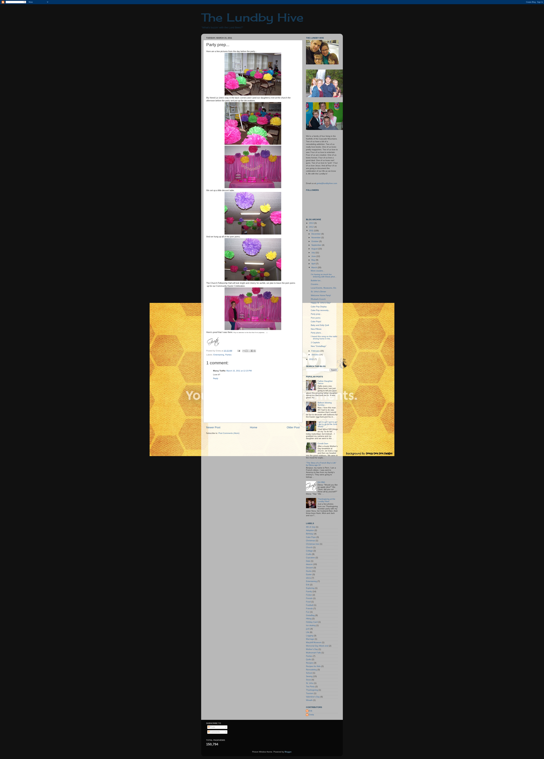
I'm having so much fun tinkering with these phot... (323, 275)
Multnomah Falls (313, 653)
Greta (311, 715)
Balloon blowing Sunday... (325, 404)
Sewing (309, 676)
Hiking (309, 619)
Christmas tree (312, 544)
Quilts (308, 659)
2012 (311, 227)
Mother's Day (312, 649)
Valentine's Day (313, 697)
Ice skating (311, 625)
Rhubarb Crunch (318, 299)
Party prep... (316, 314)
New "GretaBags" (318, 346)
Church (309, 547)
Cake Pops (311, 537)
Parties (228, 355)
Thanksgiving (312, 690)
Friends (309, 608)
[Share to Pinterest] (254, 350)
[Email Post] (239, 351)
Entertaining (218, 355)
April (313, 264)
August (314, 249)
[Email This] (243, 350)
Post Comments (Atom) (228, 433)
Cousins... (315, 284)
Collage (309, 551)
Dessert (309, 568)
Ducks (309, 571)
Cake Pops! (316, 321)
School (309, 673)
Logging (309, 636)
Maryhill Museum (313, 642)
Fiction (309, 595)
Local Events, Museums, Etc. (324, 288)
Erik (307, 585)
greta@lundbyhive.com (326, 183)
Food (308, 602)
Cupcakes (310, 558)
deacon (309, 564)
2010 (311, 359)
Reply (215, 378)
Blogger (288, 752)
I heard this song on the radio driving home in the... (324, 337)
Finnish (309, 598)
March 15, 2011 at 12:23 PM (239, 371)
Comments (215, 732)
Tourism (309, 693)
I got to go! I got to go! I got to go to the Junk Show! (327, 424)
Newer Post (213, 427)
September (316, 245)
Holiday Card (312, 622)
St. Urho (309, 683)
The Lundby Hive (252, 17)
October (315, 241)
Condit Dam (323, 443)
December (316, 234)
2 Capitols (315, 342)
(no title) (321, 482)
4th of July (310, 527)
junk (308, 629)
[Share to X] (249, 350)
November (316, 237)
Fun (308, 612)
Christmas (310, 541)
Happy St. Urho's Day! (321, 303)
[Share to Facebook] (251, 350)
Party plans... (317, 333)
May (313, 260)
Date (308, 561)
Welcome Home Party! (321, 295)
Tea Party (310, 687)
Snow (308, 680)
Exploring (310, 588)
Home (253, 427)
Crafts (308, 554)
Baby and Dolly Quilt (320, 325)
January (315, 355)
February (315, 351)
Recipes (309, 663)
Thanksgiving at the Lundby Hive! (326, 500)
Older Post (293, 427)
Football (309, 605)
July (313, 253)
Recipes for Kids (313, 666)
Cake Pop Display (319, 307)
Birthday (309, 534)
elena (308, 578)
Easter (309, 574)
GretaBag (310, 615)
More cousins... (318, 271)
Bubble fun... (316, 280)
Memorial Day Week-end (317, 646)
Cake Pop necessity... (320, 310)
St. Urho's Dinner (318, 292)
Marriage (310, 639)
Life (307, 632)
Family (309, 591)
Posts (212, 727)
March (314, 267)
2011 (311, 231)
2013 (311, 223)
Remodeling (311, 670)
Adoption (310, 530)
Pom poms (315, 318)
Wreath (309, 700)
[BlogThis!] (246, 350)
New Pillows (316, 329)
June (313, 256)
